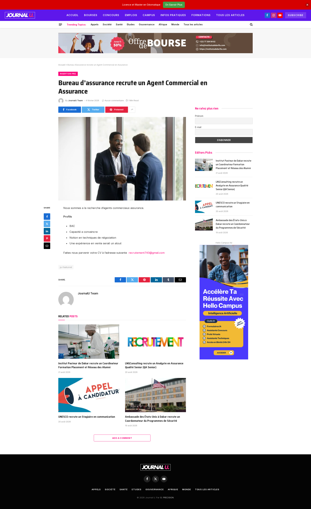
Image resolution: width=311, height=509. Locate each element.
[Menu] (60, 24)
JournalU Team (75, 100)
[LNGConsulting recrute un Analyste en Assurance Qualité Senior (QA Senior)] (155, 341)
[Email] (47, 245)
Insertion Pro (68, 74)
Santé (119, 24)
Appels (94, 24)
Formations (201, 15)
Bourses (90, 15)
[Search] (251, 24)
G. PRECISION (167, 497)
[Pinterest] (47, 238)
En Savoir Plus (174, 4)
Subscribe (295, 15)
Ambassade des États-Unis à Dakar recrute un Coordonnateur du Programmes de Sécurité (152, 419)
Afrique (163, 24)
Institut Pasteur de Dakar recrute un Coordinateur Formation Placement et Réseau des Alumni (88, 365)
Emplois (131, 15)
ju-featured (66, 267)
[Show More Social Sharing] (132, 110)
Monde (175, 24)
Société (107, 24)
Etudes (131, 24)
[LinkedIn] (47, 231)
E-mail (198, 127)
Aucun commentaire (114, 100)
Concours (111, 15)
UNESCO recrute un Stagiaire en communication (86, 417)
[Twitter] (47, 223)
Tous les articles (230, 15)
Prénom (199, 116)
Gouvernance (147, 24)
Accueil (72, 15)
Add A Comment (122, 438)
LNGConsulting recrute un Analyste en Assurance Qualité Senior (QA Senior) (154, 365)
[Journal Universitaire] (20, 15)
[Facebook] (47, 216)
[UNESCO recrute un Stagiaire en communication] (88, 395)
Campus (149, 15)
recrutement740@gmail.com (147, 252)
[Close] (307, 5)
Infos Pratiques (173, 15)
